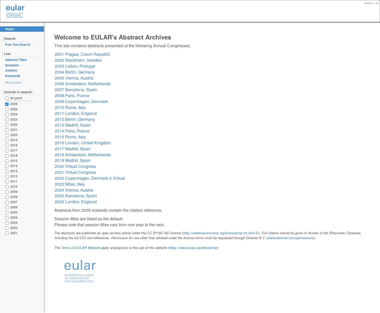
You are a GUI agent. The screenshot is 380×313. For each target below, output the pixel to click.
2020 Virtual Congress (75, 166)
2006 (7, 207)
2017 (7, 150)
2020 (7, 135)
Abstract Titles (16, 59)
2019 (7, 140)
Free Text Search (17, 44)
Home (9, 29)
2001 (7, 233)
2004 (7, 217)
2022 (7, 124)
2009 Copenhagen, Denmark (81, 101)
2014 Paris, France (72, 131)
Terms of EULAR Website (80, 247)
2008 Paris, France (72, 95)
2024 (7, 114)
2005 (7, 212)
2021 (7, 129)
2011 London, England (76, 113)
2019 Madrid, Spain (73, 160)
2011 (7, 181)
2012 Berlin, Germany (75, 119)
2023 (7, 119)
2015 (7, 160)
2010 (7, 186)
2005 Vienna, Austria (74, 78)
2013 (7, 171)
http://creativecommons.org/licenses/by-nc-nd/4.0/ (221, 232)
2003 (7, 222)
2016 (7, 155)
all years (16, 98)
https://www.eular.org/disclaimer (193, 247)
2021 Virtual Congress (75, 172)
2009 (7, 191)
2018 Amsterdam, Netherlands (83, 155)
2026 (7, 104)
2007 (7, 202)
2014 (7, 166)
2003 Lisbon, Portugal (75, 66)
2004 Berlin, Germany (75, 72)
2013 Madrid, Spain (73, 125)
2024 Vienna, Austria (74, 190)
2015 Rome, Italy (70, 137)
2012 (7, 176)
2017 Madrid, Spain (73, 149)
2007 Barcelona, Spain (76, 89)
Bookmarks (13, 82)
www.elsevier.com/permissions (291, 237)
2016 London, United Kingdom (83, 143)
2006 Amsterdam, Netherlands (83, 84)
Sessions (12, 65)
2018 (7, 145)
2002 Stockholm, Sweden (78, 60)
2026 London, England (76, 202)
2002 (7, 228)
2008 (7, 197)
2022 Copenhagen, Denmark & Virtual (90, 178)
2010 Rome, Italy (70, 107)
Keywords (12, 75)
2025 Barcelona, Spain (76, 196)
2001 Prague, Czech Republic (82, 54)
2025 (7, 109)
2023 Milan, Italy (70, 184)
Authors (11, 70)
